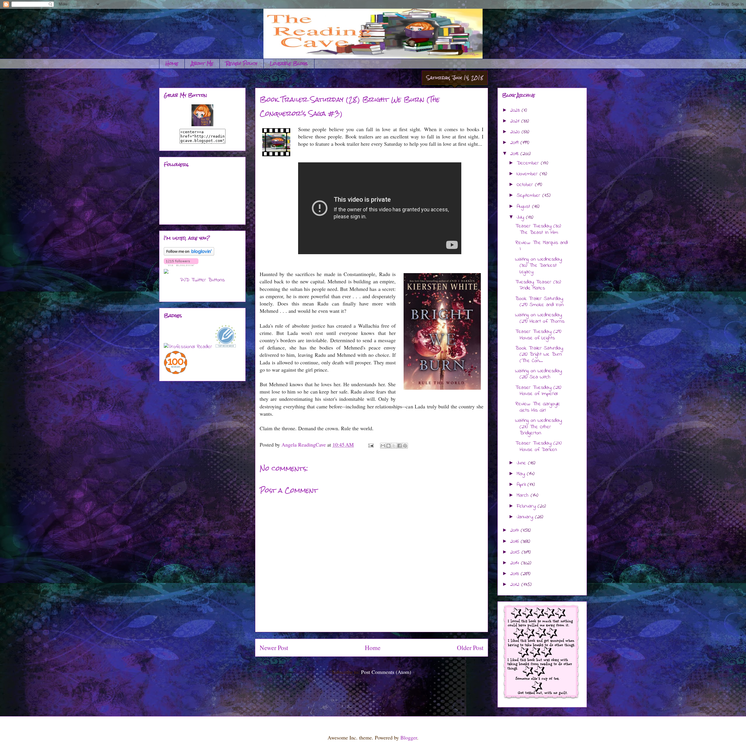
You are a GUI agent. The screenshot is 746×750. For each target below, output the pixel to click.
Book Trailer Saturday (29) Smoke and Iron (539, 302)
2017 (515, 530)
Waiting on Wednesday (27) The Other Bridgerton (538, 427)
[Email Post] (370, 444)
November (528, 174)
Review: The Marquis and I (541, 246)
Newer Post (274, 647)
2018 (515, 154)
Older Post (470, 647)
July (521, 217)
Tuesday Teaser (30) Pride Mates (538, 285)
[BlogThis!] (388, 446)
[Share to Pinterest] (405, 446)
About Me (202, 63)
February (527, 506)
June (522, 463)
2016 (515, 541)
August (524, 206)
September (529, 195)
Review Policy (241, 63)
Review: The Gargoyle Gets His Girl (537, 407)
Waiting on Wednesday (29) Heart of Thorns (539, 318)
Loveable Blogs (289, 63)
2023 (516, 110)
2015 (516, 552)
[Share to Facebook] (399, 446)
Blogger (408, 737)
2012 (515, 585)
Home (172, 63)
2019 (515, 143)
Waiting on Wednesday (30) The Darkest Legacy (538, 266)
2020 (516, 132)
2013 (515, 574)
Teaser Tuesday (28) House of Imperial (538, 391)
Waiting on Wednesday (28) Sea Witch (538, 374)
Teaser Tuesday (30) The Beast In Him (538, 229)
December (529, 163)
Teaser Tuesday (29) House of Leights (538, 335)
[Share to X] (394, 446)
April (522, 485)
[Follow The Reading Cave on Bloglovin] (189, 254)
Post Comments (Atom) (386, 671)
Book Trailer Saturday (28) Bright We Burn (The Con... (539, 355)
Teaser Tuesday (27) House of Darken (538, 447)
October (526, 185)
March (524, 495)
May (522, 474)
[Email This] (383, 446)
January (526, 517)
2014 (515, 563)
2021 (515, 121)
